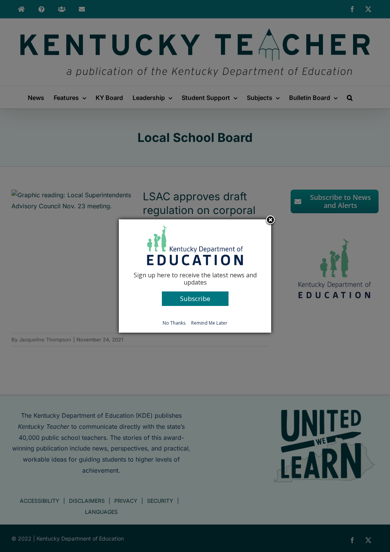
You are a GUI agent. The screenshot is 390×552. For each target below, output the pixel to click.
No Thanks (174, 323)
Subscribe (195, 298)
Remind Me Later (209, 323)
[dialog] (195, 275)
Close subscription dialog (270, 220)
